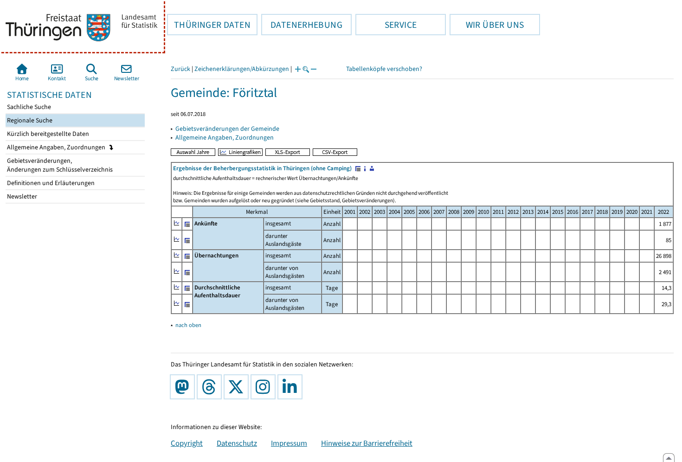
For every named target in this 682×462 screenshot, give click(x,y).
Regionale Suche (29, 120)
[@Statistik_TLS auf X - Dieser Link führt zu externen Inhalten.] (238, 386)
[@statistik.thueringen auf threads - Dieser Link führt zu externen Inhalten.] (211, 386)
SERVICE (386, 25)
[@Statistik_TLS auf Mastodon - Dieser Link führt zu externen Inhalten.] (184, 386)
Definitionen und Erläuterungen (50, 183)
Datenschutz (237, 443)
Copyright (187, 443)
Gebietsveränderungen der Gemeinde (227, 128)
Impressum (289, 443)
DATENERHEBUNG (301, 25)
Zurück (180, 68)
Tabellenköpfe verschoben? (384, 68)
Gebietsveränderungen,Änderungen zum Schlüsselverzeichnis (59, 165)
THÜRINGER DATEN (209, 25)
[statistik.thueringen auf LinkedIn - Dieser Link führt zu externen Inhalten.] (291, 386)
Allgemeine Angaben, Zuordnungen (57, 147)
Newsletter (21, 196)
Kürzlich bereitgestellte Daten (47, 133)
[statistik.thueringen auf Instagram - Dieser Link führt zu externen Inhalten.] (264, 386)
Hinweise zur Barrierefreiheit (366, 443)
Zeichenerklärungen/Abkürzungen (241, 68)
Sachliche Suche (28, 107)
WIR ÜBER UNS (487, 25)
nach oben (188, 325)
